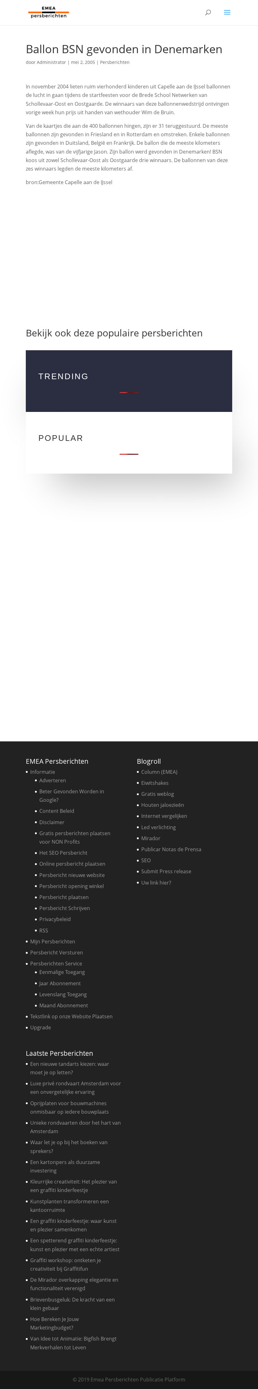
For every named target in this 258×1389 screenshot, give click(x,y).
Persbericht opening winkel (71, 886)
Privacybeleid (55, 919)
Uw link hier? (156, 882)
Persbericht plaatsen (64, 897)
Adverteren (52, 780)
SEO (146, 860)
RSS (43, 930)
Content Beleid (56, 810)
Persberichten (115, 62)
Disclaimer (51, 822)
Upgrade (40, 1027)
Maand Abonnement (63, 1005)
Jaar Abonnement (60, 983)
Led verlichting (158, 827)
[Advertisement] (129, 259)
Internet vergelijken (164, 816)
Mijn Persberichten (52, 941)
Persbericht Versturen (56, 952)
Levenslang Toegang (63, 994)
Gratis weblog (157, 793)
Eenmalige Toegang (62, 972)
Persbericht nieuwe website (72, 875)
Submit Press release (166, 871)
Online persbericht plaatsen (72, 863)
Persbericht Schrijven (64, 908)
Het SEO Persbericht (63, 852)
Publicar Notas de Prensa (171, 849)
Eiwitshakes (155, 782)
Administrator (51, 62)
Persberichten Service (56, 963)
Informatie (42, 771)
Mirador (150, 838)
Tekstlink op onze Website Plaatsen (71, 1016)
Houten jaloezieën (162, 804)
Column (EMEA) (159, 771)
